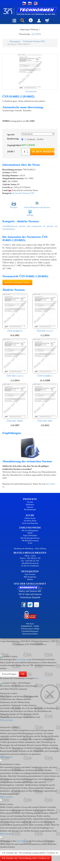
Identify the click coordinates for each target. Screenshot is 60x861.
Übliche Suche (30, 518)
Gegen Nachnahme (30, 535)
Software (30, 507)
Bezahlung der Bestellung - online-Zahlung (30, 548)
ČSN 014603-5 (15, 331)
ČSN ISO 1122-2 (15, 376)
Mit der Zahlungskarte (30, 530)
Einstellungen (9, 674)
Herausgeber (15, 41)
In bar (30, 543)
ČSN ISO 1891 (45, 421)
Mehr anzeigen (6, 720)
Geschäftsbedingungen (30, 631)
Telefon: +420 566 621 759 (30, 558)
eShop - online (30, 556)
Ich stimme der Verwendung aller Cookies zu (25, 858)
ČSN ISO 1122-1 (45, 331)
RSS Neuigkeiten (30, 577)
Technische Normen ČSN (34, 41)
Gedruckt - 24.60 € (35, 139)
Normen (30, 502)
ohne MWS (36, 34)
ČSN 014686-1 (44, 376)
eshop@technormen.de (30, 563)
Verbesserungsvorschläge (30, 629)
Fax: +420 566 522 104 (30, 561)
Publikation (30, 504)
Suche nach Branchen (30, 523)
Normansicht (31, 91)
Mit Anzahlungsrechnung (30, 538)
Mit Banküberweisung (30, 540)
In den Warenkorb (43, 151)
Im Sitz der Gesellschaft (30, 566)
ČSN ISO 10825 (15, 421)
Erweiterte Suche (30, 521)
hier (36, 678)
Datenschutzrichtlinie (30, 634)
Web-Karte (30, 624)
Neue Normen (30, 574)
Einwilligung (22, 659)
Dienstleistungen (30, 509)
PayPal (30, 533)
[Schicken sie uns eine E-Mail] (36, 604)
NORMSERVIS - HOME (30, 626)
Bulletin (30, 579)
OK (23, 674)
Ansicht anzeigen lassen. (17, 282)
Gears (4, 226)
